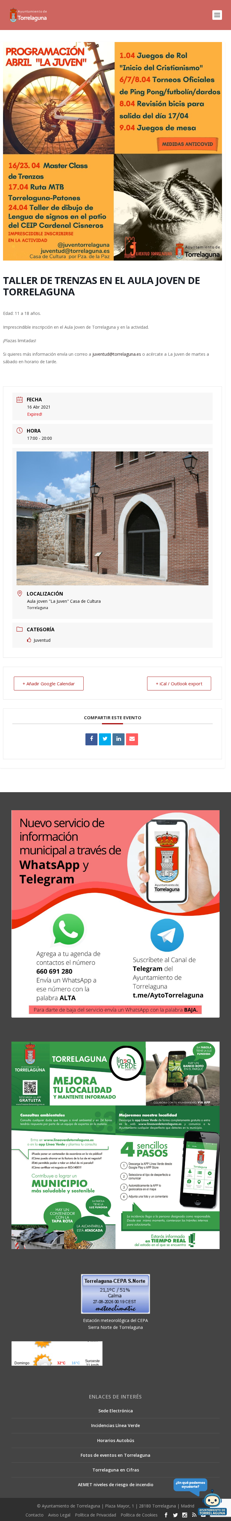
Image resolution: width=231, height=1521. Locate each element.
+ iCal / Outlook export (179, 684)
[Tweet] (105, 739)
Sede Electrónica (115, 1411)
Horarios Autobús (115, 1440)
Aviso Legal (59, 1515)
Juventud (42, 640)
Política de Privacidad (95, 1515)
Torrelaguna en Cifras (115, 1470)
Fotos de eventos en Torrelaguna (115, 1455)
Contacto (35, 1515)
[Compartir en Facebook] (91, 739)
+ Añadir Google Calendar (49, 684)
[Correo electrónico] (132, 739)
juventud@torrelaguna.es (116, 354)
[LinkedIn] (118, 739)
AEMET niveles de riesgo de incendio (115, 1484)
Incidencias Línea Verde (115, 1425)
